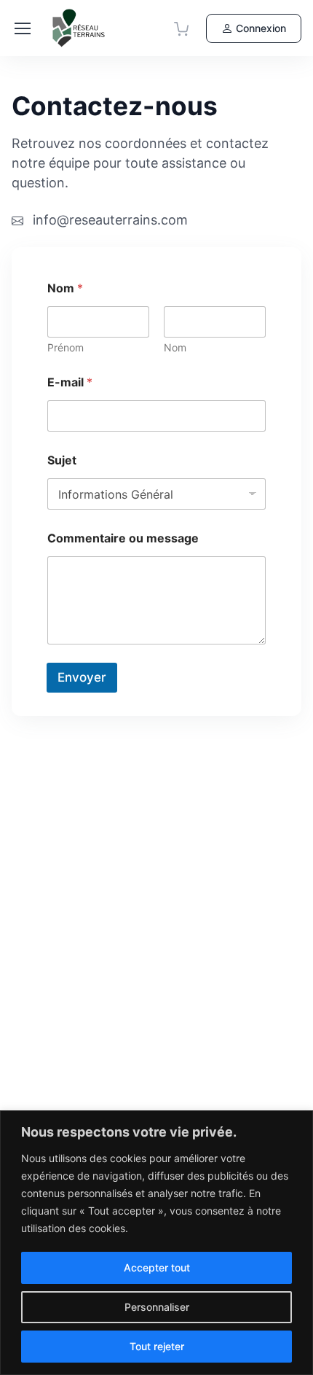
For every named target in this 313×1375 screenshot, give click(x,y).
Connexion (261, 28)
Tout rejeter (157, 1346)
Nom (175, 347)
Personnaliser (156, 1307)
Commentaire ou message (123, 538)
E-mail (69, 382)
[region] (156, 1242)
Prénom (65, 347)
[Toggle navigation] (22, 28)
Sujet (61, 460)
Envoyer (82, 677)
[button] (181, 28)
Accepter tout (157, 1267)
